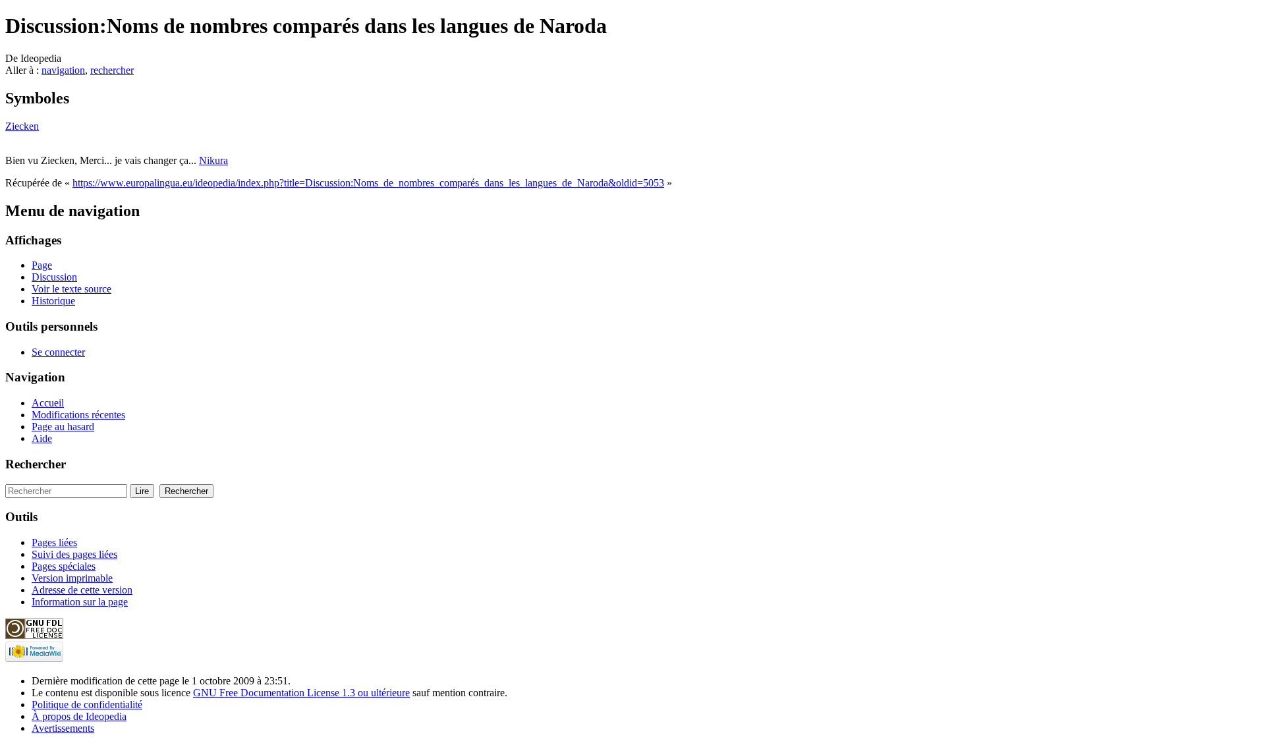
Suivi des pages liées (74, 554)
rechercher (112, 70)
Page (42, 265)
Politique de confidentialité (87, 704)
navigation (63, 70)
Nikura (213, 160)
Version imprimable (72, 578)
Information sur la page (80, 601)
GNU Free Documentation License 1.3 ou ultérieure (301, 692)
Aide (42, 438)
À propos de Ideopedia (79, 716)
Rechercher (35, 464)
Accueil (48, 402)
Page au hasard (63, 426)
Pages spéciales (64, 566)
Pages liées (54, 542)
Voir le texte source (71, 288)
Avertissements (63, 728)
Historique (53, 300)
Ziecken (22, 126)
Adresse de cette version (82, 589)
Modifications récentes (78, 414)
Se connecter (58, 352)
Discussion (54, 277)
